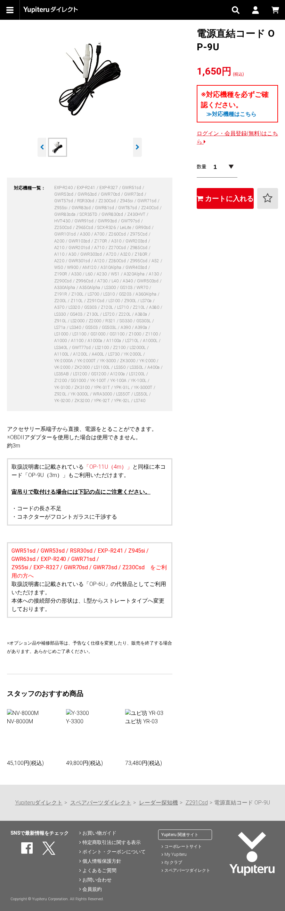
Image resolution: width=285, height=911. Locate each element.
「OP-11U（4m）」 (108, 466)
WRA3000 (103, 394)
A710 (99, 247)
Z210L (139, 307)
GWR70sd (111, 194)
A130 (154, 274)
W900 (73, 267)
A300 (85, 234)
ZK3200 (82, 400)
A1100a (114, 340)
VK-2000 (62, 367)
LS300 (110, 287)
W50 (59, 267)
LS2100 (102, 347)
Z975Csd (139, 234)
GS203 (125, 294)
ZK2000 (82, 367)
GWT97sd (131, 221)
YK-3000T (143, 387)
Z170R (101, 241)
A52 (156, 260)
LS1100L (102, 367)
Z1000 (135, 334)
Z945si (127, 200)
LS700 (94, 294)
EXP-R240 (64, 187)
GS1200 (99, 374)
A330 (76, 274)
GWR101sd (65, 234)
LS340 (76, 327)
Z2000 (95, 320)
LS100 (114, 300)
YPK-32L (122, 400)
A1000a (95, 340)
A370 (59, 307)
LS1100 (79, 334)
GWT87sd (128, 207)
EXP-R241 (86, 187)
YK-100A (119, 380)
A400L (98, 354)
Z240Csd (150, 207)
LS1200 (80, 374)
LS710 (123, 307)
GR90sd (143, 227)
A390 (126, 327)
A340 (128, 281)
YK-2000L (133, 354)
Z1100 (152, 334)
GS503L (109, 327)
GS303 (91, 307)
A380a (141, 314)
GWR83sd (82, 207)
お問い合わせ (97, 880)
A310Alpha (111, 267)
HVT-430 (62, 221)
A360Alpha (146, 294)
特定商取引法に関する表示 (111, 842)
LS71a (60, 327)
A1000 (61, 340)
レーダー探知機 (158, 802)
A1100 (77, 340)
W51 (116, 274)
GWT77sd (82, 347)
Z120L (107, 307)
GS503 (92, 327)
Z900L (130, 300)
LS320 (74, 307)
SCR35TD (89, 214)
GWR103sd (79, 241)
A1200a (118, 374)
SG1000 (79, 380)
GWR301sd (79, 260)
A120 (99, 260)
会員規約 (92, 889)
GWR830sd (112, 214)
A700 (99, 234)
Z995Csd (139, 260)
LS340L (61, 347)
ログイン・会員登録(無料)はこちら (237, 137)
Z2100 (120, 347)
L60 (89, 274)
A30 (72, 254)
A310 (116, 241)
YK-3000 (108, 360)
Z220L (125, 314)
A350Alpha (90, 287)
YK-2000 (147, 360)
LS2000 (78, 320)
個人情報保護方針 (101, 861)
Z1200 (61, 380)
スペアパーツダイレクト (100, 802)
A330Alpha (65, 287)
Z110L (77, 300)
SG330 (126, 320)
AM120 (89, 267)
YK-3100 (62, 387)
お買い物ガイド (99, 833)
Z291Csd (96, 300)
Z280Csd (117, 260)
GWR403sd (136, 267)
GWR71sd (147, 200)
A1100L (62, 354)
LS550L (141, 394)
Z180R (141, 254)
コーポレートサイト (183, 846)
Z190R (61, 274)
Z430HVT (136, 214)
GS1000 (98, 334)
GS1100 (117, 334)
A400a (154, 367)
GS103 (126, 287)
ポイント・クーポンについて (114, 851)
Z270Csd (117, 247)
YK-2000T (87, 360)
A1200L (81, 354)
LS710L (132, 340)
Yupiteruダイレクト (39, 802)
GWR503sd (148, 281)
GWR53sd (64, 194)
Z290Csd (63, 281)
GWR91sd (84, 221)
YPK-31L (122, 387)
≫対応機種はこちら (231, 114)
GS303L (144, 320)
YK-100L (139, 380)
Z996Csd (85, 281)
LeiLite (126, 227)
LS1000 (61, 334)
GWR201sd (79, 247)
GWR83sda (65, 214)
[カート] (275, 9)
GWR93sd (108, 221)
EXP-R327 (109, 187)
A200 (59, 241)
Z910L (60, 320)
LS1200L (137, 374)
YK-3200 (62, 400)
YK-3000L (80, 394)
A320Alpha (135, 274)
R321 (110, 320)
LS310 (109, 294)
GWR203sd (136, 241)
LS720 (109, 314)
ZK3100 (82, 387)
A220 (59, 260)
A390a (141, 327)
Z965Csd (85, 227)
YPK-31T (102, 387)
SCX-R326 (107, 227)
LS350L (137, 367)
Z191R (61, 294)
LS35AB (62, 374)
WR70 (143, 287)
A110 (59, 254)
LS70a (146, 300)
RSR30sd (86, 200)
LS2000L (138, 347)
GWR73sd (134, 194)
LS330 (60, 314)
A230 (102, 274)
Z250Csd (63, 227)
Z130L (93, 314)
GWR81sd (105, 207)
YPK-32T (102, 400)
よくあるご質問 (99, 870)
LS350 (120, 367)
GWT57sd (64, 200)
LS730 (114, 354)
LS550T (123, 394)
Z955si (61, 207)
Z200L (60, 300)
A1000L (150, 340)
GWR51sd (132, 187)
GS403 (76, 314)
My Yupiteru (175, 854)
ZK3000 (128, 360)
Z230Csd (107, 200)
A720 (111, 254)
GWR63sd (88, 194)
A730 (102, 281)
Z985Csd (139, 247)
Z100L (77, 294)
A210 (59, 247)
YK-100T (98, 380)
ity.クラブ (173, 862)
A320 (125, 254)
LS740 (139, 400)
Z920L (60, 394)
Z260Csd (117, 234)
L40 (116, 281)
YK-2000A (64, 360)
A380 (154, 307)
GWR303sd (91, 254)
